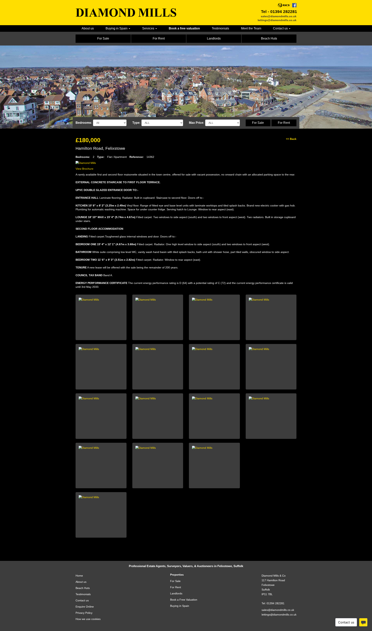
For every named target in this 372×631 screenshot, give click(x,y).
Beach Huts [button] (269, 38)
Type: (136, 122)
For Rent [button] (159, 38)
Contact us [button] (280, 28)
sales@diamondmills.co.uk (278, 16)
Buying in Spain (179, 605)
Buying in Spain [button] (117, 28)
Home (79, 575)
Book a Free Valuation (183, 599)
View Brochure (84, 168)
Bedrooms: (84, 122)
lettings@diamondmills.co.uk (277, 20)
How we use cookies (88, 619)
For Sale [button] (103, 38)
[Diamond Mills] (126, 12)
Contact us (82, 600)
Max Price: (196, 122)
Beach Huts (83, 588)
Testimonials (220, 28)
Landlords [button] (214, 38)
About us (88, 28)
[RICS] (284, 5)
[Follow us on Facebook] (294, 5)
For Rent (284, 122)
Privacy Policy (84, 612)
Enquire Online (85, 606)
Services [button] (148, 28)
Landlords (176, 593)
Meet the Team (251, 28)
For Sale (258, 122)
